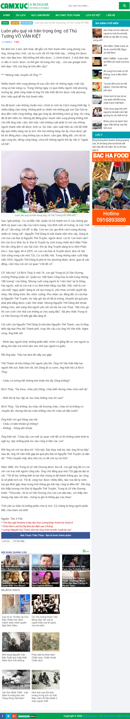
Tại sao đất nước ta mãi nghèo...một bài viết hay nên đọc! (115, 87)
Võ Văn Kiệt (27, 23)
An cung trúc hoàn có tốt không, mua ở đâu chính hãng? (116, 74)
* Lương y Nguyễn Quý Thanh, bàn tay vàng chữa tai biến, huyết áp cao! (36, 530)
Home (5, 23)
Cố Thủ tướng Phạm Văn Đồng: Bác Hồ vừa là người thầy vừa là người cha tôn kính (45, 621)
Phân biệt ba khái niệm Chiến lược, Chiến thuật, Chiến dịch (44, 657)
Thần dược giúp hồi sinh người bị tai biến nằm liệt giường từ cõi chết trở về (115, 112)
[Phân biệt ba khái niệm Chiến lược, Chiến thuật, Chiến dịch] (46, 642)
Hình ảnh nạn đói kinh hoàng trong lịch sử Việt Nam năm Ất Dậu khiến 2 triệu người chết (44, 696)
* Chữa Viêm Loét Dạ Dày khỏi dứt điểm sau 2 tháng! (27, 526)
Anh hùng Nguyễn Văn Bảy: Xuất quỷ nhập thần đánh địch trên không (14, 657)
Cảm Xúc (125, 716)
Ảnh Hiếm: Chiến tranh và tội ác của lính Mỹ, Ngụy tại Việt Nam (116, 49)
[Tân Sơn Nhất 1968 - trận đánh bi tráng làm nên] (16, 679)
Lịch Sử (15, 23)
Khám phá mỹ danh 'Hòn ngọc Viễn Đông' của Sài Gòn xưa (116, 124)
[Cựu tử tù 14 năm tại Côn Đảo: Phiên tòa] (16, 604)
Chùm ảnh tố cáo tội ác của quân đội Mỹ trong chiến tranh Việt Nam (115, 99)
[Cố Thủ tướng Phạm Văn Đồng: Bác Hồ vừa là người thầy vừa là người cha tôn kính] (46, 604)
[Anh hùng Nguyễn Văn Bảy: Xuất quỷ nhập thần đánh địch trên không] (16, 642)
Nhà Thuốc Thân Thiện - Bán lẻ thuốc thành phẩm (45, 535)
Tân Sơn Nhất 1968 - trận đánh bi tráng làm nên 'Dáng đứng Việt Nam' (15, 695)
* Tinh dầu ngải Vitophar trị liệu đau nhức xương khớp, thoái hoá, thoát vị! (37, 522)
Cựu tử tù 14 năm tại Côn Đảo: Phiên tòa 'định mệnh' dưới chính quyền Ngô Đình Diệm (15, 621)
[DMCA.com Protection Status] (27, 716)
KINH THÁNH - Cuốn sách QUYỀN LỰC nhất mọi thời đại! (116, 62)
